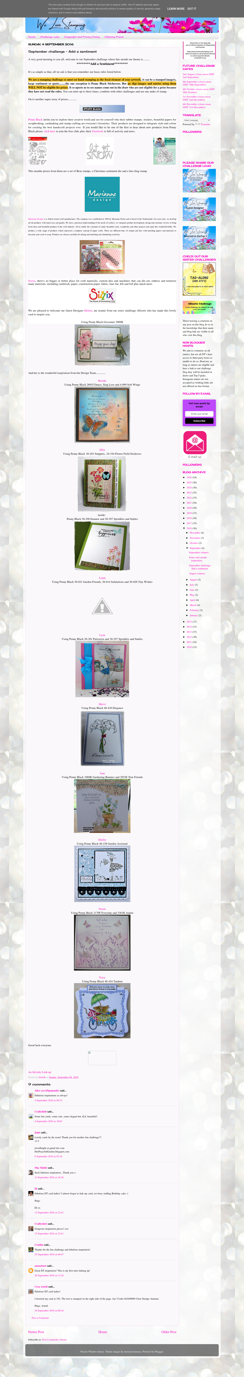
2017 (189, 523)
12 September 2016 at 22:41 (49, 1212)
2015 (189, 621)
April (193, 600)
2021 (189, 502)
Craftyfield (40, 1111)
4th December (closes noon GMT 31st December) (197, 105)
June (192, 589)
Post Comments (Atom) (54, 1339)
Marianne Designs (36, 219)
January (194, 615)
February (195, 610)
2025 (189, 482)
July (192, 584)
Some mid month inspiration (198, 559)
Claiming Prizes (114, 36)
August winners (197, 573)
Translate (205, 124)
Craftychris (41, 1223)
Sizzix (31, 281)
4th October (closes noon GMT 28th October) (199, 90)
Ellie (102, 450)
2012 (189, 636)
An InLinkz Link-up (39, 1072)
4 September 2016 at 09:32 (48, 1100)
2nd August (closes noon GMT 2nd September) (198, 75)
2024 (189, 487)
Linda (102, 578)
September (195, 548)
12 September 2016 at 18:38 (49, 1177)
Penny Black (35, 119)
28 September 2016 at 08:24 (49, 1310)
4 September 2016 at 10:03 (48, 1121)
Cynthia (39, 1245)
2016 (189, 528)
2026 (189, 477)
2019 (189, 513)
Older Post (168, 1331)
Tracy (102, 977)
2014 (189, 626)
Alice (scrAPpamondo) (47, 1090)
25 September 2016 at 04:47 (49, 1254)
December (195, 532)
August (194, 579)
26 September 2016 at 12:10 (49, 1275)
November (195, 537)
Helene (88, 310)
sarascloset (40, 1266)
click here (49, 131)
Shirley (102, 839)
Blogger (159, 1351)
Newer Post (36, 1331)
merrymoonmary (132, 1351)
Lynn (102, 635)
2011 (189, 642)
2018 (189, 518)
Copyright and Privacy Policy (82, 36)
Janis (37, 1132)
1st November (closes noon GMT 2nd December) (196, 98)
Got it (191, 8)
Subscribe (199, 421)
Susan (102, 909)
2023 (189, 492)
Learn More (176, 8)
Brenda (102, 380)
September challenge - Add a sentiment (200, 567)
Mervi (102, 704)
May (192, 594)
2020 (189, 507)
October (194, 543)
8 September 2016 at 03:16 (48, 1156)
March (193, 605)
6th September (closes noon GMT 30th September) (197, 83)
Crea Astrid (41, 1286)
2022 (189, 497)
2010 (189, 647)
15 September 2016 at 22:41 (49, 1233)
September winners (199, 552)
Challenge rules (49, 36)
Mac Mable (41, 1167)
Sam (102, 773)
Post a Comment (40, 1317)
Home (31, 36)
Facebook (97, 131)
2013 (189, 631)
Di (36, 1188)
